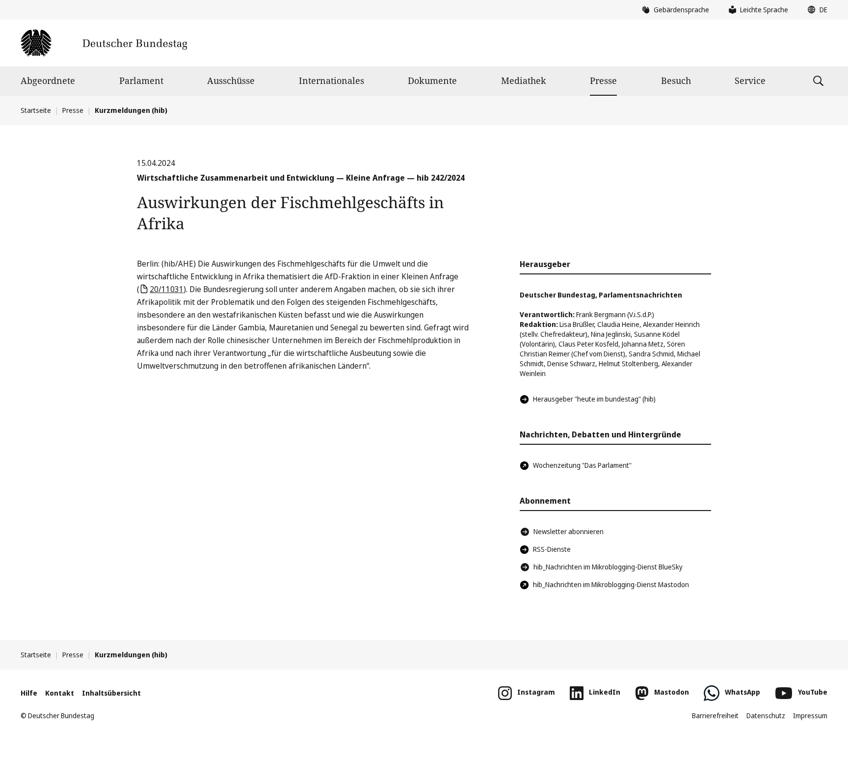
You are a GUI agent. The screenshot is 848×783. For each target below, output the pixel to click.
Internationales (331, 80)
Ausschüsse (231, 80)
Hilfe (29, 693)
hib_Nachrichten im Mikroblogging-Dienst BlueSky (608, 566)
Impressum (810, 715)
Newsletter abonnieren (568, 531)
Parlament (141, 80)
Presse (603, 80)
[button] (815, 10)
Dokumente (432, 80)
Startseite (36, 110)
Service (750, 80)
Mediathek (523, 80)
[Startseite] (104, 42)
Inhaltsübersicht (111, 693)
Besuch (676, 80)
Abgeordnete (48, 80)
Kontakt (59, 693)
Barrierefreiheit (715, 715)
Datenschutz (765, 715)
